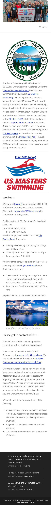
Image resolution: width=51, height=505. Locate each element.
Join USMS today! (25, 157)
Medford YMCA (16, 119)
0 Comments (25, 466)
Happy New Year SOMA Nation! (23, 472)
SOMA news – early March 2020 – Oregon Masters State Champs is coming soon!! (24, 459)
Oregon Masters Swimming (16, 90)
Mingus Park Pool (27, 137)
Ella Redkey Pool (10, 133)
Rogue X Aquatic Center (22, 122)
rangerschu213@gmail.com (27, 211)
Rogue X (18, 204)
